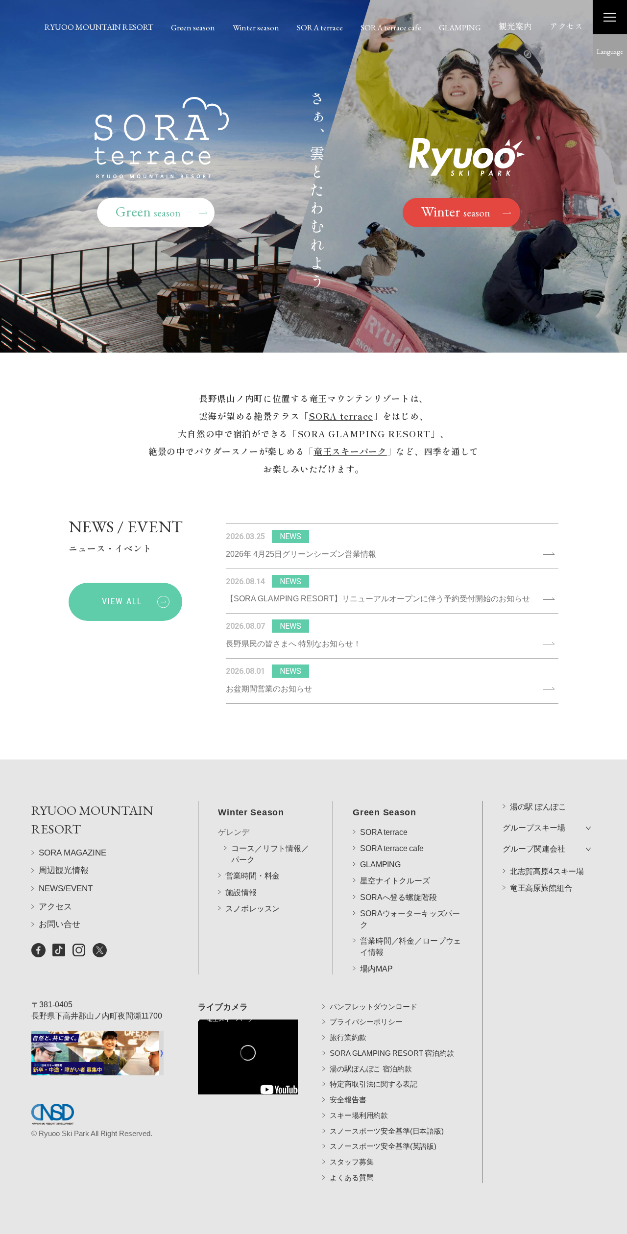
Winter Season (251, 812)
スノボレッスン (252, 908)
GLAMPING (460, 27)
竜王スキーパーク (350, 451)
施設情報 (240, 892)
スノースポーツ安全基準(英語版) (383, 1146)
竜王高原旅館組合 (541, 888)
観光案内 (515, 26)
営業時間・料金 (252, 876)
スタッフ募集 (351, 1162)
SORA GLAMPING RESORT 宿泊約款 (392, 1053)
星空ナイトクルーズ (395, 881)
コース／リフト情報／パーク (270, 854)
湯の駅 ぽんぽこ (538, 807)
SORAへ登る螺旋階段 (398, 897)
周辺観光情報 (64, 870)
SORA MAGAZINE (72, 852)
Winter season (256, 27)
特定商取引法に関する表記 (373, 1084)
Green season (193, 27)
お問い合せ (59, 924)
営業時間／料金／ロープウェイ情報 (410, 946)
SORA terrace (320, 27)
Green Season (384, 812)
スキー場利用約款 (359, 1115)
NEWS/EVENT (66, 888)
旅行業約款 (348, 1037)
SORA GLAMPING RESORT (364, 433)
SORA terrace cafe (391, 27)
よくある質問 (351, 1177)
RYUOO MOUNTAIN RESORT (99, 27)
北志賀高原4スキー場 (547, 871)
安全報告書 (348, 1099)
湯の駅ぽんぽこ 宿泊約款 (370, 1069)
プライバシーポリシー (366, 1022)
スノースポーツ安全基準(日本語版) (386, 1131)
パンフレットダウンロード (373, 1006)
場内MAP (376, 969)
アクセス (566, 26)
